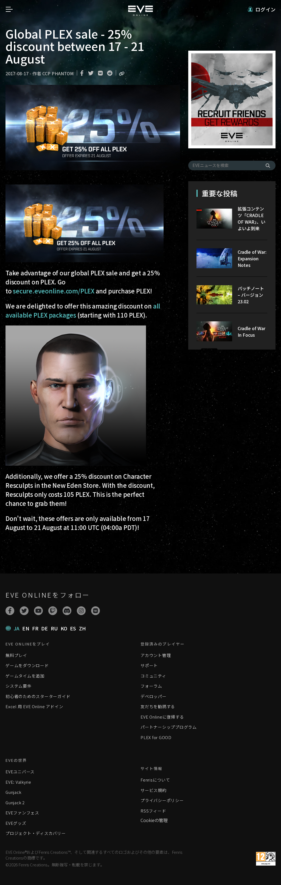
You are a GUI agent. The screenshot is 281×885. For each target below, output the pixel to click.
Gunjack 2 (15, 802)
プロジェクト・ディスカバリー (35, 833)
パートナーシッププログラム (168, 727)
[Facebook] (9, 610)
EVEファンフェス (22, 812)
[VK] (95, 610)
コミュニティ (153, 676)
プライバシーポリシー (162, 800)
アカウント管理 (155, 655)
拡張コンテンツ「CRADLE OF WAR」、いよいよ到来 (251, 218)
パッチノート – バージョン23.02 (251, 295)
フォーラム (151, 686)
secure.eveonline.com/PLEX (53, 290)
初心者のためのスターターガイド (37, 696)
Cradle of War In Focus (251, 331)
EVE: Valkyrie (18, 782)
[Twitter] (24, 610)
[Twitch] (52, 610)
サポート (149, 665)
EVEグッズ (15, 823)
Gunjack (13, 792)
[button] (262, 9)
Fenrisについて (155, 780)
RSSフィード (153, 811)
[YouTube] (38, 610)
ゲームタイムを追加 (24, 676)
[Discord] (67, 610)
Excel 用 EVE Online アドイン (34, 706)
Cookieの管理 (154, 820)
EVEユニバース (20, 771)
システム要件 (18, 686)
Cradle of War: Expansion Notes (252, 258)
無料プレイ (16, 655)
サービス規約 (153, 790)
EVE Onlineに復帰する (162, 717)
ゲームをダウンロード (27, 665)
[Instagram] (81, 610)
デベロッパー (153, 696)
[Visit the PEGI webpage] (266, 859)
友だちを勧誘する (157, 706)
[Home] (140, 14)
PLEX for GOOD (156, 737)
